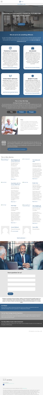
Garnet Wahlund (15, 227)
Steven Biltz (35, 227)
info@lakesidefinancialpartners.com (8, 383)
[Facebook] (3, 384)
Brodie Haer (35, 183)
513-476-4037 (15, 231)
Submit (10, 293)
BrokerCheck (25, 388)
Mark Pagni (13, 205)
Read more (13, 179)
